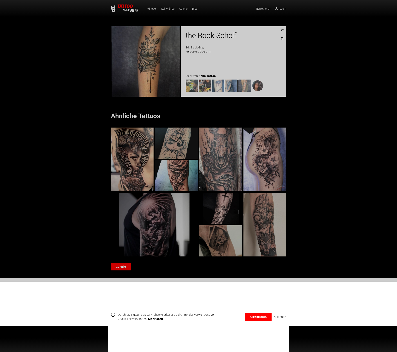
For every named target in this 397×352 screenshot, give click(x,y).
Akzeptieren (258, 317)
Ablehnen (280, 317)
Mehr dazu (155, 319)
